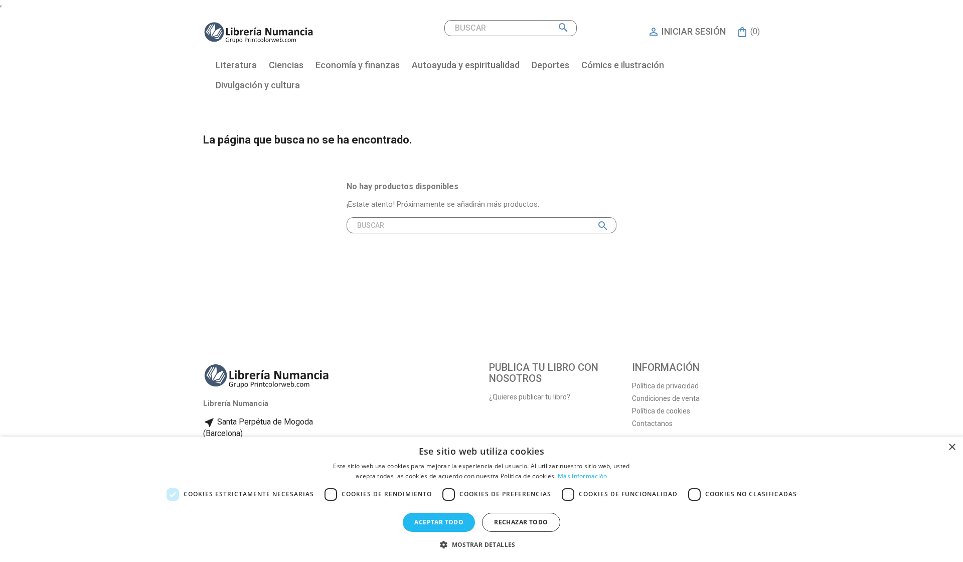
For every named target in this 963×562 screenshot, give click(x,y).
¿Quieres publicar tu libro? (529, 397)
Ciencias (286, 65)
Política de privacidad (665, 386)
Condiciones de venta (666, 398)
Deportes (550, 65)
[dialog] (481, 499)
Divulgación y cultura (258, 85)
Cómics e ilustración (622, 65)
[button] (481, 544)
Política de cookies (661, 411)
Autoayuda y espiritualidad (466, 65)
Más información (582, 476)
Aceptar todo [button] (438, 522)
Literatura (236, 65)
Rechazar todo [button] (521, 522)
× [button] (951, 447)
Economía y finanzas (357, 65)
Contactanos (652, 423)
